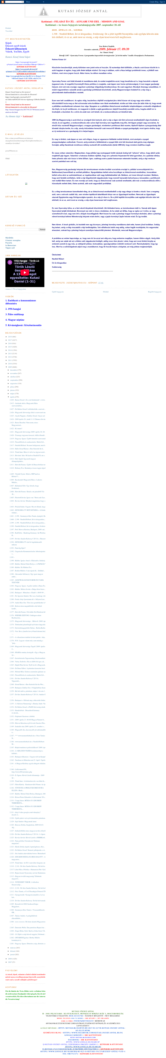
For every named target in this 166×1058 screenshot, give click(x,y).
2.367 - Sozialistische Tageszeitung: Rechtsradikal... (28, 658)
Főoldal (106, 292)
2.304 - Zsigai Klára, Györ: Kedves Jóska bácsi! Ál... (28, 931)
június (12, 390)
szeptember (14, 380)
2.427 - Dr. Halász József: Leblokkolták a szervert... (27, 409)
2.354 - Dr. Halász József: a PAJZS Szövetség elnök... (28, 707)
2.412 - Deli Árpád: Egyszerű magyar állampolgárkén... (23, 460)
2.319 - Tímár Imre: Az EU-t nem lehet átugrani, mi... (28, 863)
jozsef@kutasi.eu (83, 1021)
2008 (10, 959)
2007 (10, 962)
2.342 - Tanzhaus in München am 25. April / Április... (28, 760)
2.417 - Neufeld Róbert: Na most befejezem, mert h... (28, 445)
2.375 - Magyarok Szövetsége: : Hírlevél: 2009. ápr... (28, 621)
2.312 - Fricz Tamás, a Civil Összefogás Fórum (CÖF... (28, 891)
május (12, 393)
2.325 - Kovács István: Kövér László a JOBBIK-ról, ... (28, 837)
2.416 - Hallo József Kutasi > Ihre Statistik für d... (27, 448)
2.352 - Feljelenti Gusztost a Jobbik (22, 716)
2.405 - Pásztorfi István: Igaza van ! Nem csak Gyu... (28, 497)
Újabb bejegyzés (58, 292)
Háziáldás (9, 238)
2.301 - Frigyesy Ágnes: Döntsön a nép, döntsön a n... (28, 943)
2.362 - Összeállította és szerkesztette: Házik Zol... (27, 675)
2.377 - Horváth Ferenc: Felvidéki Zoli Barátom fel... (28, 612)
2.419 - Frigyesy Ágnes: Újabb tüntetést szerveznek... (28, 438)
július (12, 387)
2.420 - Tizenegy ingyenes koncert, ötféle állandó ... (28, 435)
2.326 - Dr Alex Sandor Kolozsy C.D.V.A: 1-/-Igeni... (28, 834)
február (13, 951)
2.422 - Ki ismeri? (16, 428)
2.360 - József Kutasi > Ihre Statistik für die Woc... (27, 684)
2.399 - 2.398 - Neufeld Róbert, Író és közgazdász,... (28, 523)
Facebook (73, 1040)
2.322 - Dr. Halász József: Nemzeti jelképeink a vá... (28, 850)
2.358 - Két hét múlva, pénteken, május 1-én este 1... (28, 691)
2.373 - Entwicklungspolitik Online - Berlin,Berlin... (28, 628)
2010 (10, 363)
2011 (10, 360)
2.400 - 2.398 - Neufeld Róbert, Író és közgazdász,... (28, 519)
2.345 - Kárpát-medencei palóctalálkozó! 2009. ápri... (28, 747)
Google (69, 1035)
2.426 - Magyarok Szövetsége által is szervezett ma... (28, 412)
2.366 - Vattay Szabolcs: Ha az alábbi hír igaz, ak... (27, 661)
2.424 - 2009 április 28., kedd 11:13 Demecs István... (28, 419)
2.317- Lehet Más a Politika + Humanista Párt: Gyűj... (28, 869)
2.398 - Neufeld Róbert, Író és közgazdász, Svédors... (28, 526)
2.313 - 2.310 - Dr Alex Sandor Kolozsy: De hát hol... (28, 888)
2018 (10, 336)
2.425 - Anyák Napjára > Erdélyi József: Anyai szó (27, 416)
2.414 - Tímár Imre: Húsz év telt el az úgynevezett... (28, 452)
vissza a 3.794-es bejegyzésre (15, 289)
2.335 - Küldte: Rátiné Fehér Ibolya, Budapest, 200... (28, 794)
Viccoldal (8, 31)
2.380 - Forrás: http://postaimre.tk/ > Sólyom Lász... (28, 599)
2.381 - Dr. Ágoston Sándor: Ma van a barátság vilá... (28, 596)
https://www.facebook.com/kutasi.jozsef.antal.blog (93, 1033)
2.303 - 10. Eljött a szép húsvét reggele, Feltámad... (27, 934)
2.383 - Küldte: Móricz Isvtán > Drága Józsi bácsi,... (28, 589)
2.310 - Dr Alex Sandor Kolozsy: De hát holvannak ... (28, 900)
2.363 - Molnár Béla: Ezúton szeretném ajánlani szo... (28, 671)
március (13, 948)
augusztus (14, 383)
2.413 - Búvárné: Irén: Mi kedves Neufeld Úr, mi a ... (28, 455)
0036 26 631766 (76, 1016)
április (12, 397)
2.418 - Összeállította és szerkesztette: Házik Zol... (27, 442)
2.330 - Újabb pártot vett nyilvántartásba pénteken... (28, 818)
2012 (10, 357)
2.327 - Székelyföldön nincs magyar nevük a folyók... (28, 831)
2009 (10, 367)
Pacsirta (8, 243)
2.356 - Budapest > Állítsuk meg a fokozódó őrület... (28, 700)
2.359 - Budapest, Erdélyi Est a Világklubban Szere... (28, 688)
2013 (10, 353)
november (14, 373)
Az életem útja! (12, 116)
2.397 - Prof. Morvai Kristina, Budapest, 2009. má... (28, 529)
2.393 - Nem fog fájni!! (18, 548)
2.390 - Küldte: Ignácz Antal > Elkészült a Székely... (28, 560)
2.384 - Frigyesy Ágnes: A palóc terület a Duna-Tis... (28, 586)
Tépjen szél (10, 248)
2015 (10, 347)
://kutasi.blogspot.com (85, 1037)
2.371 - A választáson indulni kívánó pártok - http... (28, 637)
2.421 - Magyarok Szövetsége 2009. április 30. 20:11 (28, 432)
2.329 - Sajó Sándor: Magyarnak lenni (23, 821)
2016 (10, 343)
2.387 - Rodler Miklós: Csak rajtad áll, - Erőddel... (27, 570)
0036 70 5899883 (77, 1018)
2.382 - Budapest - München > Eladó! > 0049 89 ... (27, 592)
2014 (10, 350)
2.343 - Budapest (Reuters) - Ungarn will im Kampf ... (28, 757)
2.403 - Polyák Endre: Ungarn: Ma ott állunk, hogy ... (28, 506)
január (12, 954)
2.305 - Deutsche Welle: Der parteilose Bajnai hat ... (28, 927)
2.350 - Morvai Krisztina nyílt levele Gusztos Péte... (28, 723)
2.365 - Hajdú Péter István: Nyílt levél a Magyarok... (28, 665)
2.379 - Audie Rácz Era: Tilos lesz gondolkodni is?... (28, 602)
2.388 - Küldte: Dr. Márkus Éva (21, 567)
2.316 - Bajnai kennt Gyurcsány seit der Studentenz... (28, 873)
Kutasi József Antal (83, 11)
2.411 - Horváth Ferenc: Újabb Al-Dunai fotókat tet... (28, 464)
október (13, 376)
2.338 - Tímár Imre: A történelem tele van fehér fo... (27, 781)
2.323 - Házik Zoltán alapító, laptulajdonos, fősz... (27, 847)
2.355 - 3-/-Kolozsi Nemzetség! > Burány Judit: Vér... (28, 703)
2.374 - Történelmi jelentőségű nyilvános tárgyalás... (28, 624)
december (13, 370)
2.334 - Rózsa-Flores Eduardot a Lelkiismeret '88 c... (28, 797)
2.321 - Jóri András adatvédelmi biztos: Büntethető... (28, 853)
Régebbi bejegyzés (154, 292)
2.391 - (12, 557)
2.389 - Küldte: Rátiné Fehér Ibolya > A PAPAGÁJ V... (28, 564)
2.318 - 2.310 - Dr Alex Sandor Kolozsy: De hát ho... (28, 866)
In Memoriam (10, 245)
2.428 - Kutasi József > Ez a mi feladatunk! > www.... (28, 400)
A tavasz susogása (12, 240)
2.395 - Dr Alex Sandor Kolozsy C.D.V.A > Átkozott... (28, 538)
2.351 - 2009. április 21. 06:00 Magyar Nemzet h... (27, 719)
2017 (10, 340)
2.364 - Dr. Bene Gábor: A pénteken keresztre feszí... (28, 668)
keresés (78, 1035)
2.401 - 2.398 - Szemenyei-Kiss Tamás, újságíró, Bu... (28, 516)
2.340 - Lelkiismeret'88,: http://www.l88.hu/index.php (21, 770)
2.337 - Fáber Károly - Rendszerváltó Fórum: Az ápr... (28, 784)
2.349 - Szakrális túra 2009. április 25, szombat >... (27, 726)
